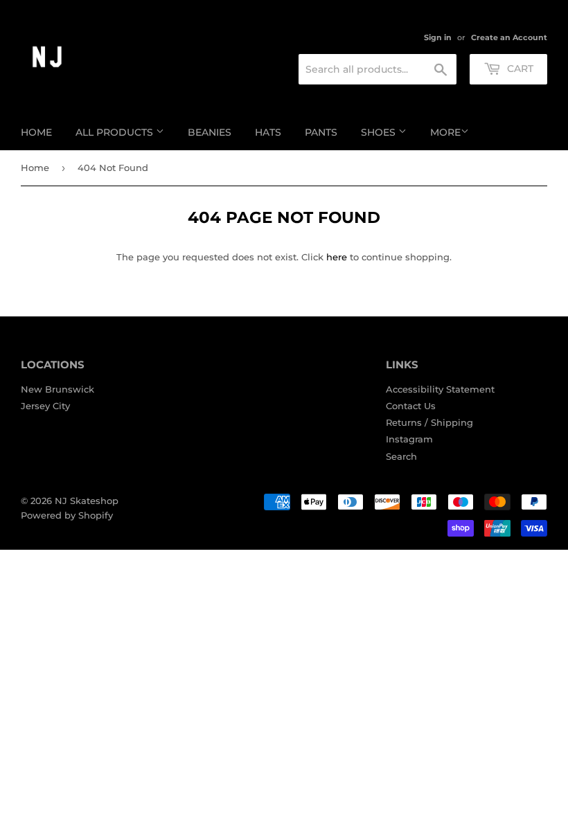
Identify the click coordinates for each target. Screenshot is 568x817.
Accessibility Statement (440, 389)
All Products (116, 132)
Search (401, 456)
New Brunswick (57, 389)
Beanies (209, 132)
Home (36, 132)
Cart (518, 68)
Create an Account (509, 37)
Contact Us (411, 405)
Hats (268, 132)
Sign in (438, 37)
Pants (321, 132)
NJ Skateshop (86, 500)
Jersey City (45, 405)
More (445, 132)
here (336, 256)
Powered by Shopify (67, 515)
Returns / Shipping (429, 422)
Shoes (379, 132)
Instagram (409, 439)
